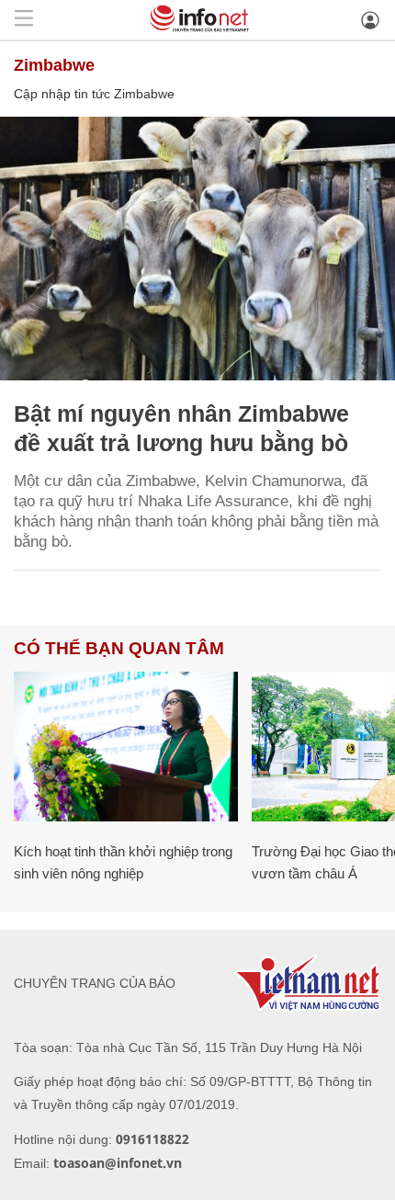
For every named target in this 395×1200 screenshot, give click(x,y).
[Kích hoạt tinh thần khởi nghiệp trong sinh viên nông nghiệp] (126, 746)
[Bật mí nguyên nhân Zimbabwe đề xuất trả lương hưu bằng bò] (197, 248)
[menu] (24, 20)
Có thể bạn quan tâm (119, 648)
